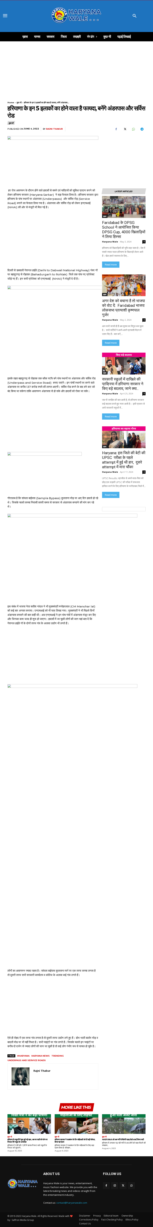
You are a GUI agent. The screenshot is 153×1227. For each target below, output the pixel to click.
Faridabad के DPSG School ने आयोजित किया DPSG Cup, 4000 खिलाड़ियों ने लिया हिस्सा (123, 229)
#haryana (23, 1056)
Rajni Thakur (54, 129)
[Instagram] (114, 1185)
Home (10, 102)
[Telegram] (142, 129)
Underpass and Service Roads (26, 1060)
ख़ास (104, 216)
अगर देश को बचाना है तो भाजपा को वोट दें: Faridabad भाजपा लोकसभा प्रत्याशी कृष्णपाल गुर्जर (123, 308)
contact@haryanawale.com (71, 1202)
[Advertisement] (76, 69)
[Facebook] (116, 129)
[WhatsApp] (133, 129)
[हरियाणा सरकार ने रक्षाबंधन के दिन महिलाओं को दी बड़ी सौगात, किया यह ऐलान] (76, 1124)
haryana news (40, 1056)
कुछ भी (19, 102)
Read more (111, 264)
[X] (124, 129)
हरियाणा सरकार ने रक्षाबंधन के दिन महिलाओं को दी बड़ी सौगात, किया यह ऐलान (75, 1140)
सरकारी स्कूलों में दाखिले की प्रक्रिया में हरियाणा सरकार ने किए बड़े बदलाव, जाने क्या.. (122, 384)
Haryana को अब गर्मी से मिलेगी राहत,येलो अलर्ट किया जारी (123, 1139)
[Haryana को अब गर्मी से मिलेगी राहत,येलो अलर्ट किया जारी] (124, 1124)
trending (57, 1056)
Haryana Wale (110, 241)
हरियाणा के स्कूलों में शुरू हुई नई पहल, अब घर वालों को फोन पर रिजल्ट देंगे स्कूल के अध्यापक (27, 1140)
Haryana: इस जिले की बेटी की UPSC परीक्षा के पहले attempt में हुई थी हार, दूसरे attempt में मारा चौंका (123, 460)
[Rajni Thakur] (20, 1076)
